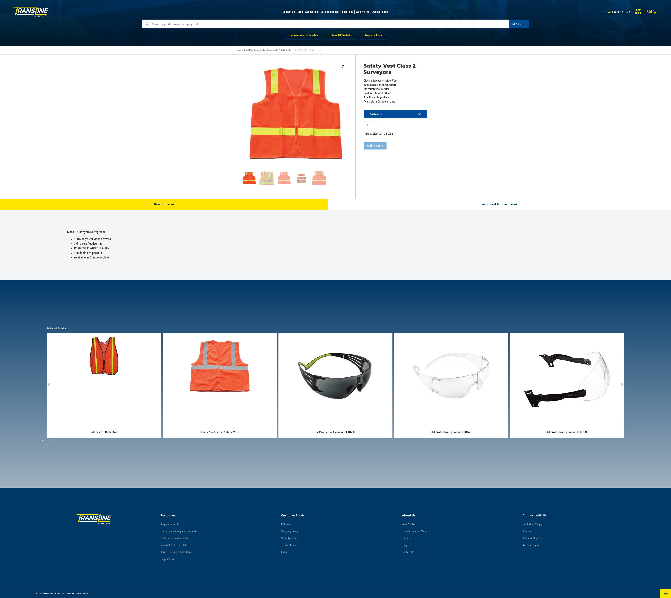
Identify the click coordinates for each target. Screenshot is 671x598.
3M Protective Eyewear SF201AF (451, 432)
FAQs (284, 552)
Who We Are (409, 524)
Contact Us (408, 552)
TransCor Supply (532, 538)
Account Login (531, 545)
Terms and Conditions (64, 593)
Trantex (527, 531)
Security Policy (289, 538)
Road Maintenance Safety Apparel (260, 50)
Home (239, 50)
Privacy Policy (82, 593)
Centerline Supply (533, 524)
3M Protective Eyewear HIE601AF (567, 432)
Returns (285, 524)
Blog (404, 545)
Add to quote (375, 146)
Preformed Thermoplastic (174, 538)
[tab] (164, 204)
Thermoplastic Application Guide (178, 531)
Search (518, 24)
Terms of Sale (289, 545)
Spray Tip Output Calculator (176, 552)
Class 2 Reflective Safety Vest (220, 432)
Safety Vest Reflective (104, 432)
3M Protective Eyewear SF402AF (335, 432)
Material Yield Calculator (174, 545)
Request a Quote (169, 524)
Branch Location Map (414, 531)
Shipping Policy (289, 531)
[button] (343, 67)
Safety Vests (285, 50)
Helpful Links (167, 559)
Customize (376, 114)
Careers (406, 538)
